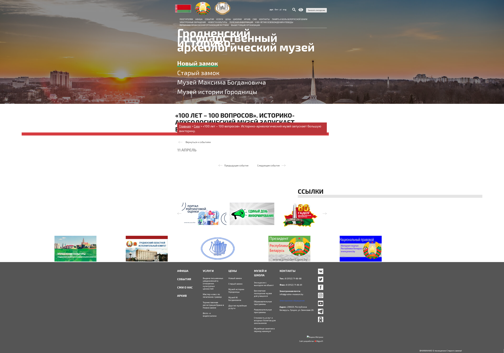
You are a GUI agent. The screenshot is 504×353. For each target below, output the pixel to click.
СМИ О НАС (185, 287)
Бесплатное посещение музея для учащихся (263, 293)
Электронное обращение (292, 300)
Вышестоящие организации (245, 25)
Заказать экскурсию (316, 10)
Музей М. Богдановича (234, 298)
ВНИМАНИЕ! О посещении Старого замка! (417, 350)
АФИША (182, 270)
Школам (237, 19)
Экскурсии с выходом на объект (264, 283)
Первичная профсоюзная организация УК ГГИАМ (204, 25)
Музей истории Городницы (236, 290)
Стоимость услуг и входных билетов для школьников (265, 320)
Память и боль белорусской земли (289, 19)
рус (271, 9)
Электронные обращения (193, 22)
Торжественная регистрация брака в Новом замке (213, 305)
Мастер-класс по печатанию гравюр (212, 295)
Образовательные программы (263, 302)
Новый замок (235, 278)
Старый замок (235, 283)
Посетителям (186, 19)
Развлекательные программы (263, 310)
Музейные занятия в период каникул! (264, 329)
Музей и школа (260, 273)
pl (281, 9)
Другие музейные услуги (237, 306)
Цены (228, 19)
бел (276, 9)
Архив (247, 19)
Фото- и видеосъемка (209, 314)
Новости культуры (217, 22)
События (209, 19)
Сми (255, 19)
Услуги (219, 19)
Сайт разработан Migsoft (311, 341)
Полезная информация (241, 22)
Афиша (199, 19)
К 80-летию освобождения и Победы (274, 22)
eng (284, 9)
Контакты (264, 19)
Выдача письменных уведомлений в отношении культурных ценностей (213, 283)
